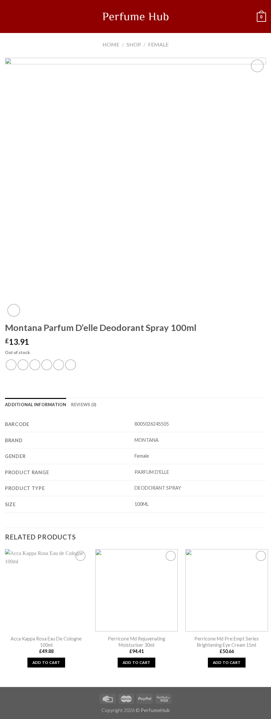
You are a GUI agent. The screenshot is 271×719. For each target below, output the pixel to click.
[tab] (35, 404)
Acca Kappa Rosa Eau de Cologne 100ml (46, 642)
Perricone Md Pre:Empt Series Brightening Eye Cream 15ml (226, 642)
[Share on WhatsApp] (11, 364)
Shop (134, 44)
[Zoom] (13, 310)
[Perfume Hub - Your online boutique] (135, 16)
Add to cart (46, 662)
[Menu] (9, 16)
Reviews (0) (84, 404)
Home (110, 44)
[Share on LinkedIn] (70, 364)
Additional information (35, 404)
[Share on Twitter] (34, 364)
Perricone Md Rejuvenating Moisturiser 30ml (136, 642)
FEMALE (158, 44)
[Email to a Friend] (46, 364)
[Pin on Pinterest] (58, 364)
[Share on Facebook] (23, 364)
